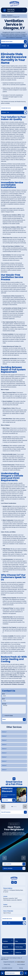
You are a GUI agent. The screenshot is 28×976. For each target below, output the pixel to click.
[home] (14, 3)
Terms (11, 715)
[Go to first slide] (23, 858)
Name (3, 693)
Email (3, 698)
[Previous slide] (4, 858)
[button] (25, 973)
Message (4, 703)
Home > (4, 15)
